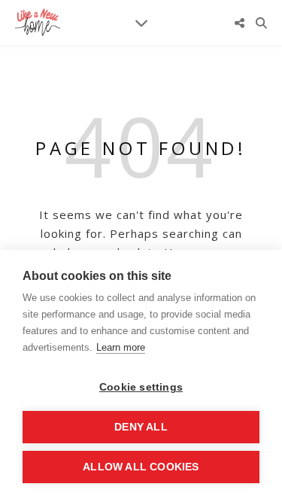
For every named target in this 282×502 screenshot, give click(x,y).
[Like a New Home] (37, 22)
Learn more (120, 347)
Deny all (141, 427)
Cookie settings (141, 387)
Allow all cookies (141, 467)
